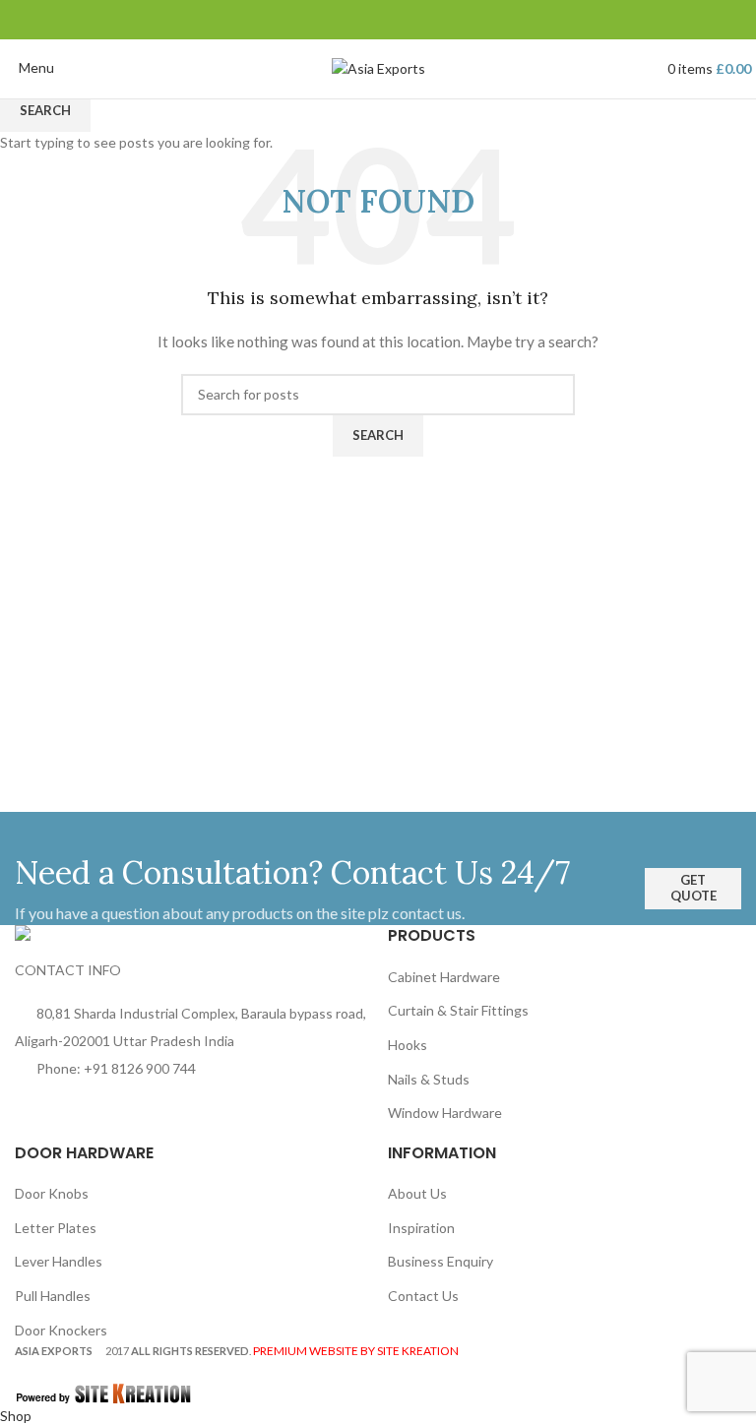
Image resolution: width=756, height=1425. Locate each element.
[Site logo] (378, 67)
